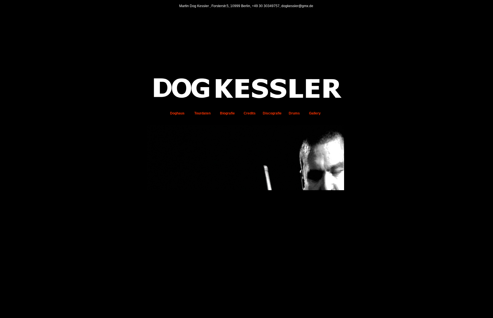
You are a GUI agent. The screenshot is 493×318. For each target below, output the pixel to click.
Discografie (272, 113)
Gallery (315, 113)
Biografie (227, 113)
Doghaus (177, 113)
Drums (294, 113)
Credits (250, 113)
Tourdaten (202, 113)
